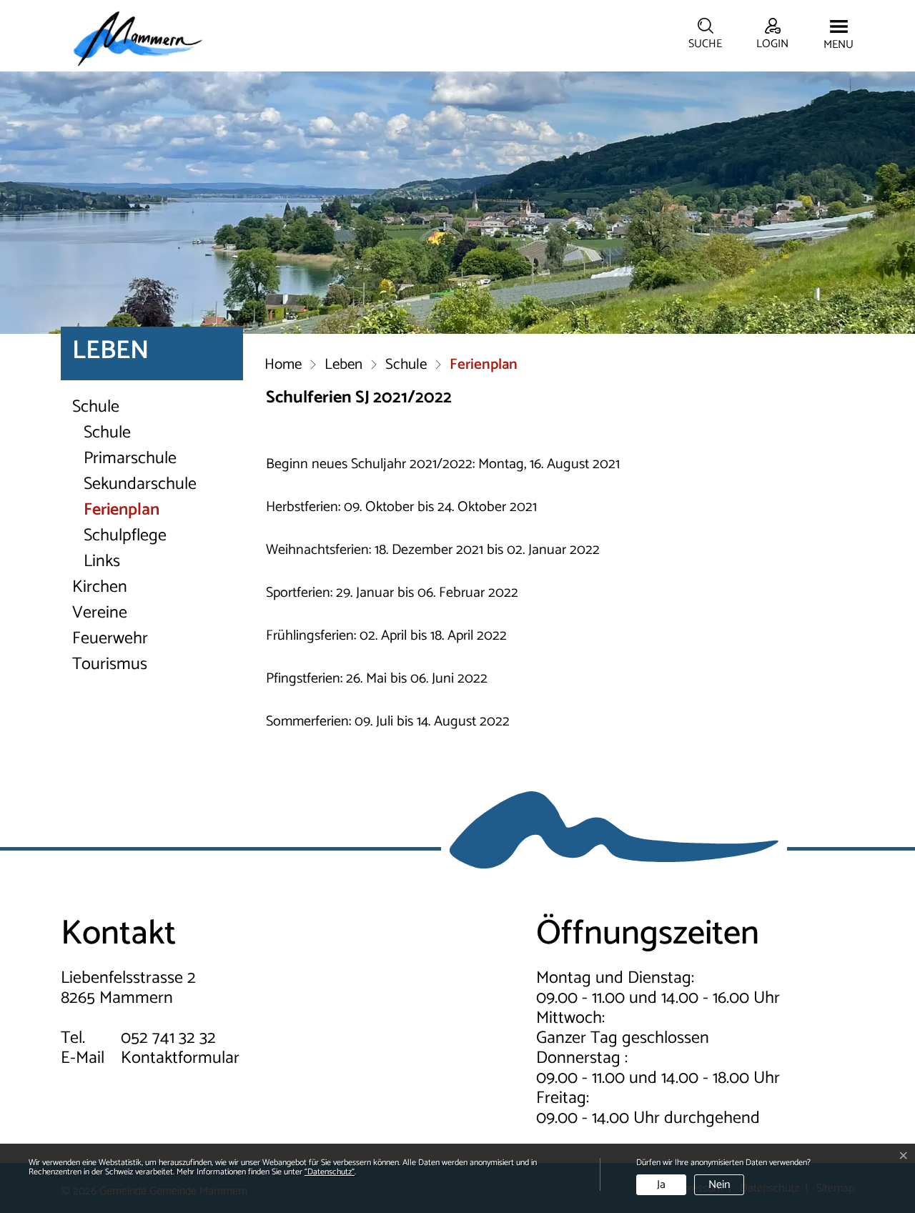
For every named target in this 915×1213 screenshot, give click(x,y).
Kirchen (99, 587)
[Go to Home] (283, 366)
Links (102, 562)
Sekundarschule (140, 484)
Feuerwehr (110, 639)
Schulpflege (125, 536)
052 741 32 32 (168, 1038)
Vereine (99, 613)
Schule (95, 407)
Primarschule (130, 459)
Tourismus (109, 665)
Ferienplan (136, 510)
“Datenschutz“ (330, 1172)
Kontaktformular (180, 1058)
